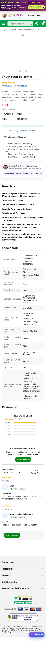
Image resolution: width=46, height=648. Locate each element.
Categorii (3, 23)
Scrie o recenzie (20, 86)
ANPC (4, 632)
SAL (9, 632)
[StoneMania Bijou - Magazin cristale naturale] (12, 15)
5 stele (7, 423)
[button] (32, 130)
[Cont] (37, 23)
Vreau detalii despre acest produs (18, 173)
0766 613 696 (34, 15)
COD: (4, 119)
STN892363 (22, 119)
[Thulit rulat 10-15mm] (23, 35)
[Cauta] (30, 23)
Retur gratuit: (7, 114)
